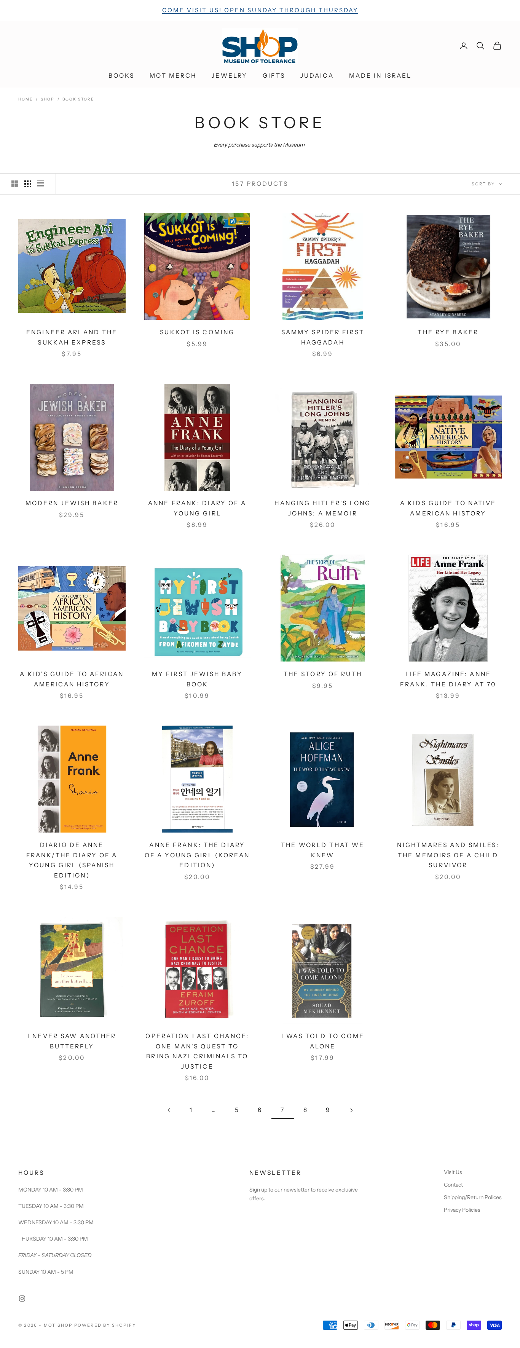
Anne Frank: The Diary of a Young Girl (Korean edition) (197, 855)
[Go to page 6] (168, 1110)
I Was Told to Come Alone (322, 1041)
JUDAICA (317, 75)
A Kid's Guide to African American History (72, 679)
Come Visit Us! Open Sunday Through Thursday (260, 10)
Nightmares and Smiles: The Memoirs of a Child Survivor (448, 855)
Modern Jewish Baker (72, 503)
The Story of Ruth (323, 674)
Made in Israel (380, 75)
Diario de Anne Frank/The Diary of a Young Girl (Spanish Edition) (71, 860)
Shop (47, 99)
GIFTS (274, 75)
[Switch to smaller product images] (27, 184)
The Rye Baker (448, 332)
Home (25, 99)
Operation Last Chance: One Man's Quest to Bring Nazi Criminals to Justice (197, 1051)
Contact (453, 1184)
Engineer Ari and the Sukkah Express (71, 337)
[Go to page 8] (351, 1110)
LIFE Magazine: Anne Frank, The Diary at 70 (448, 679)
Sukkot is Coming (197, 332)
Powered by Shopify (105, 1325)
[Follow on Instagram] (22, 1298)
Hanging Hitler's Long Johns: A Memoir (322, 508)
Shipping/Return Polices (473, 1197)
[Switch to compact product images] (40, 184)
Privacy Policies (462, 1209)
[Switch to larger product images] (14, 184)
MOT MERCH (173, 75)
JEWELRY (229, 75)
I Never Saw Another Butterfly (71, 1041)
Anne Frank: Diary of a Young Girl (197, 508)
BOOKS (121, 75)
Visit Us (453, 1172)
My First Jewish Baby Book (197, 679)
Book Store (78, 99)
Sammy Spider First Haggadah (322, 337)
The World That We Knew (322, 850)
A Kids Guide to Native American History (448, 508)
